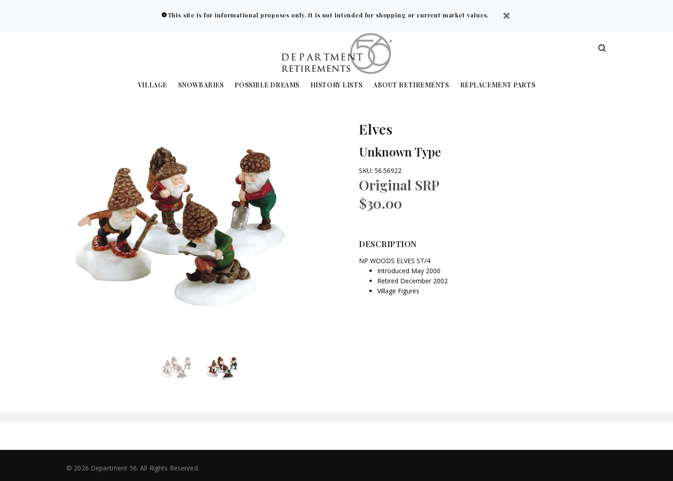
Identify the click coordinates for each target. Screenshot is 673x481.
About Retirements (411, 85)
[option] (182, 368)
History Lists (336, 85)
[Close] (506, 16)
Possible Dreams (266, 85)
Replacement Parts (498, 85)
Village (152, 85)
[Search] (602, 48)
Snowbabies (201, 85)
